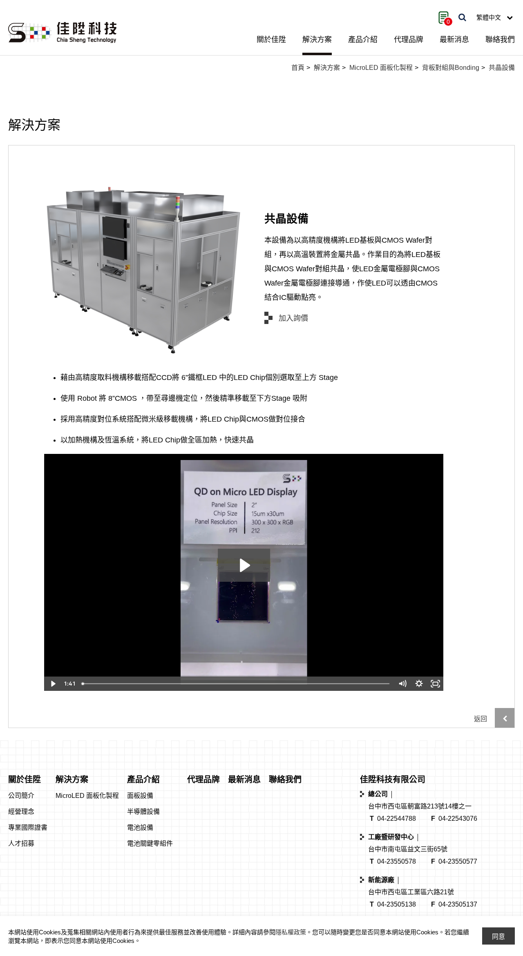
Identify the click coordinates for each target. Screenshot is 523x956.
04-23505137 (457, 904)
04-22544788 (396, 818)
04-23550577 (457, 861)
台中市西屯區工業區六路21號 (411, 892)
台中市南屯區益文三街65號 (407, 849)
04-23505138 (396, 904)
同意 (498, 936)
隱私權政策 (290, 932)
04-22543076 (457, 818)
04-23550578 (396, 861)
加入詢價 (293, 318)
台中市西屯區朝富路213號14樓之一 (420, 806)
